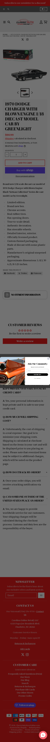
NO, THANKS (37, 378)
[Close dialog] (48, 359)
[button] (43, 735)
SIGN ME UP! (37, 374)
